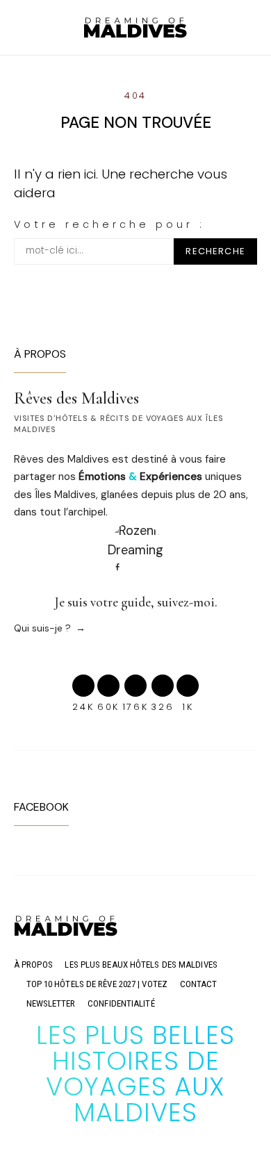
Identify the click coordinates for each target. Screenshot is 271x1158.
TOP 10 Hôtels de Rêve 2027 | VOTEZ (96, 984)
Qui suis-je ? (42, 628)
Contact (198, 984)
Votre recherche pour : (109, 224)
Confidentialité (121, 1003)
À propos (33, 964)
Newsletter (51, 1003)
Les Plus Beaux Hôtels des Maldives (141, 964)
